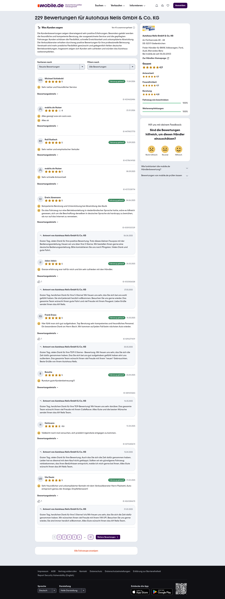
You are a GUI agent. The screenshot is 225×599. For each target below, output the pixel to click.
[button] (86, 93)
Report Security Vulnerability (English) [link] (56, 575)
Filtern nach (93, 62)
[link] (162, 5)
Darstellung (65, 586)
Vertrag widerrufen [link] (67, 571)
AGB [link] (53, 571)
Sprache (42, 586)
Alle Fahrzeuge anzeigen (86, 550)
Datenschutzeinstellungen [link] (117, 571)
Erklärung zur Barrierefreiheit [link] (147, 571)
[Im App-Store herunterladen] (141, 592)
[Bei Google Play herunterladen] (162, 592)
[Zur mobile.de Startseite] (62, 6)
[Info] (134, 27)
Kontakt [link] (83, 571)
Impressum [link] (43, 571)
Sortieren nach (44, 62)
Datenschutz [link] (96, 571)
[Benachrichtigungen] (156, 5)
